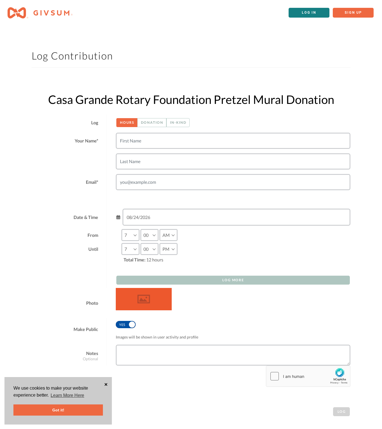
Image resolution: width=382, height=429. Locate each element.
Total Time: (134, 259)
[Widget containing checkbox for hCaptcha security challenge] (308, 376)
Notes (92, 353)
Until (93, 249)
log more (233, 280)
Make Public (86, 329)
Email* (92, 182)
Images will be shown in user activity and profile (157, 337)
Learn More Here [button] (67, 395)
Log (94, 122)
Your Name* (86, 140)
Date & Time (86, 217)
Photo (92, 303)
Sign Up (353, 13)
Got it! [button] (58, 410)
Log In (309, 13)
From (93, 235)
